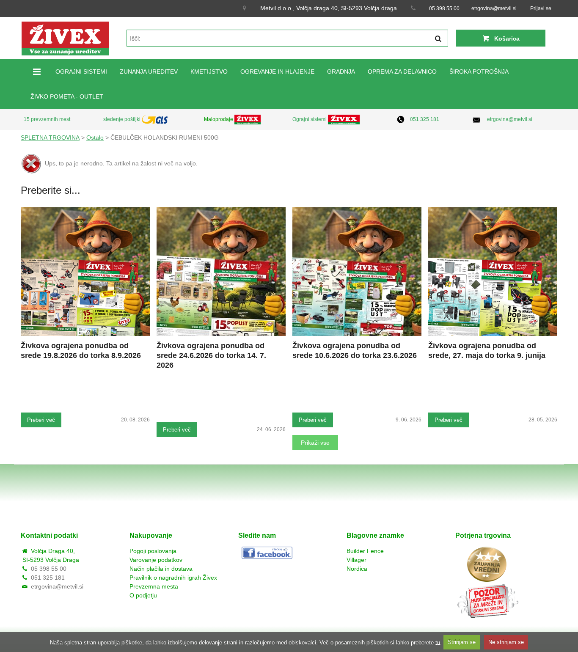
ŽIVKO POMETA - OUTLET (66, 96)
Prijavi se (540, 8)
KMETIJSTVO (209, 71)
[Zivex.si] (65, 38)
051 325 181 (424, 119)
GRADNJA (341, 71)
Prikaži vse (315, 442)
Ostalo (95, 137)
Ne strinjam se (506, 642)
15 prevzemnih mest (47, 119)
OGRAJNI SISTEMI (81, 71)
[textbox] (287, 38)
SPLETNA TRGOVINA (50, 137)
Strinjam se (462, 642)
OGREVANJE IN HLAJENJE (277, 71)
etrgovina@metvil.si (494, 8)
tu (437, 642)
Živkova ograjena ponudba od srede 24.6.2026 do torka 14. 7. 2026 (211, 355)
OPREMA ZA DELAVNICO (402, 71)
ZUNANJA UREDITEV (149, 71)
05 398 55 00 (444, 8)
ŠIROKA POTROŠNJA (479, 71)
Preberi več (41, 420)
